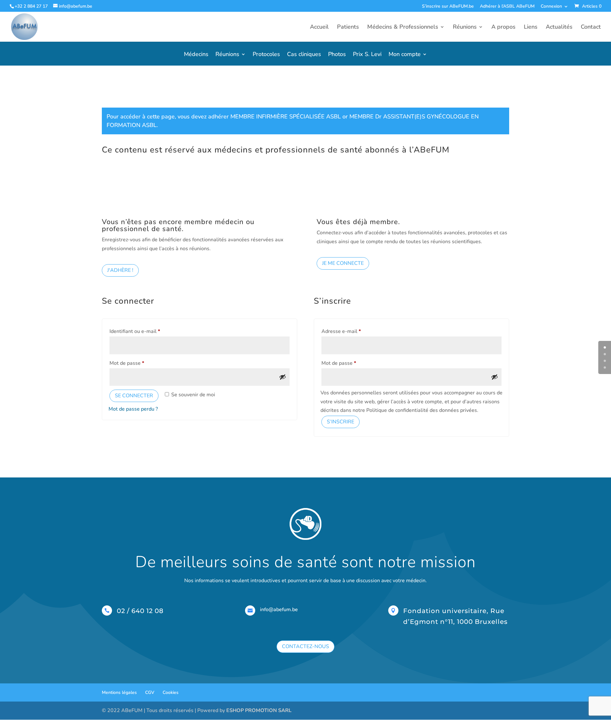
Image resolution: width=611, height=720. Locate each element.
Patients (348, 28)
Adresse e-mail (354, 331)
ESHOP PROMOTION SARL (258, 710)
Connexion (551, 6)
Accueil (319, 28)
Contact (591, 28)
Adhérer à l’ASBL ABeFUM (507, 6)
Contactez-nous (305, 646)
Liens (530, 28)
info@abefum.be (279, 609)
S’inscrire (340, 421)
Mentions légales (119, 692)
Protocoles (266, 55)
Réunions (465, 28)
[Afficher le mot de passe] (282, 376)
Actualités (559, 28)
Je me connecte (343, 263)
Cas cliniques (304, 55)
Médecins (196, 55)
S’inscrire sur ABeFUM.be (448, 6)
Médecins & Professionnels (402, 28)
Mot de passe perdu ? (133, 409)
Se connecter (134, 395)
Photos (337, 55)
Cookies (171, 692)
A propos (503, 28)
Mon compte (405, 55)
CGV (149, 692)
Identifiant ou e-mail (147, 331)
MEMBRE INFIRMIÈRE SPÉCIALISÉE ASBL (285, 116)
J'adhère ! (120, 270)
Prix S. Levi (367, 55)
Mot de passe (139, 363)
